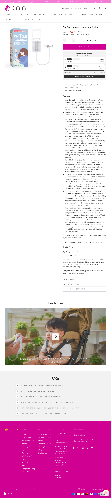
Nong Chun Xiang (28, 469)
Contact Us (42, 453)
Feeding (25, 453)
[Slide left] (47, 70)
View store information (73, 90)
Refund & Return (44, 437)
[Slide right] (53, 70)
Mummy (25, 462)
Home (24, 434)
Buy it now (84, 47)
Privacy (41, 440)
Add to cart (91, 40)
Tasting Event (43, 447)
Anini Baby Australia (16, 489)
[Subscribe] (104, 435)
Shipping (73, 34)
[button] (94, 8)
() (84, 76)
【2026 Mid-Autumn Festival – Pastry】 (29, 440)
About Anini (26, 472)
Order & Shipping (45, 434)
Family (24, 465)
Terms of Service (44, 444)
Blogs (40, 450)
